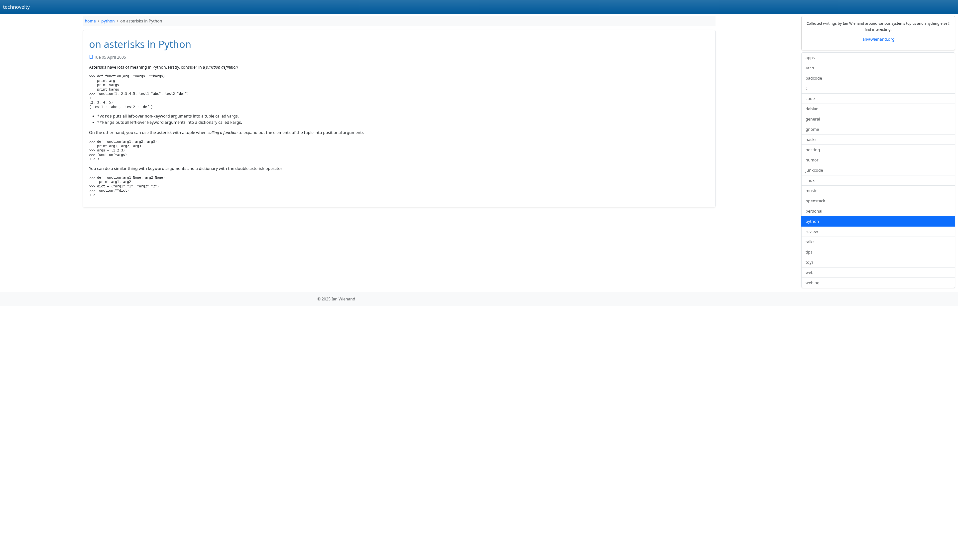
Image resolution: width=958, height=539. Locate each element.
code (810, 98)
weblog (813, 282)
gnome (812, 129)
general (813, 119)
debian (812, 109)
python (108, 21)
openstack (815, 201)
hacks (811, 139)
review (812, 231)
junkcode (814, 170)
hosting (813, 149)
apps (810, 57)
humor (812, 160)
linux (810, 180)
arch (810, 68)
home (90, 21)
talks (810, 242)
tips (809, 252)
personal (814, 211)
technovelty (16, 6)
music (811, 190)
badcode (814, 78)
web (810, 272)
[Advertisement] (232, 248)
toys (810, 262)
